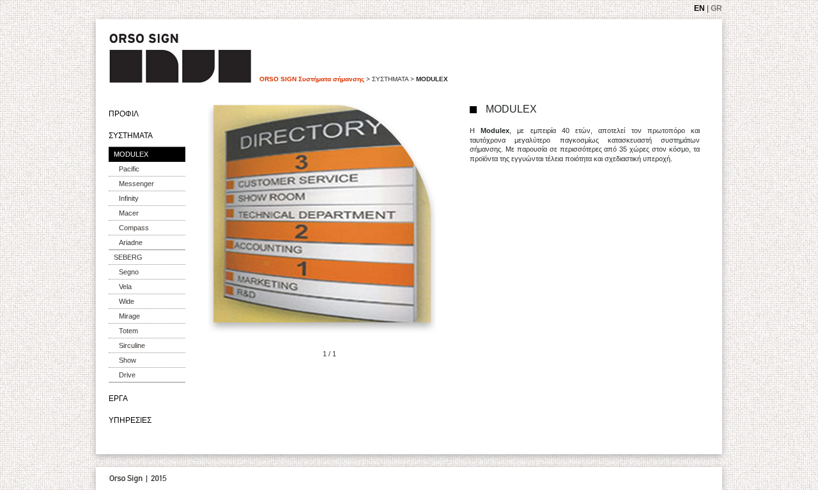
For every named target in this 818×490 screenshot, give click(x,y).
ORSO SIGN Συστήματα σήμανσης (311, 79)
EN (699, 8)
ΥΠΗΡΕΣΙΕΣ (130, 420)
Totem (128, 331)
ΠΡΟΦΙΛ (124, 113)
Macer (129, 213)
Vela (125, 286)
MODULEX (131, 154)
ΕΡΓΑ (118, 398)
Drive (127, 375)
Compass (134, 228)
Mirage (129, 316)
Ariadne (131, 242)
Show (127, 360)
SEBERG (128, 257)
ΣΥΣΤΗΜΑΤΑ (131, 135)
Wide (126, 301)
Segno (129, 272)
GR (716, 8)
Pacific (129, 169)
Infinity (129, 198)
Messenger (136, 183)
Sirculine (132, 345)
